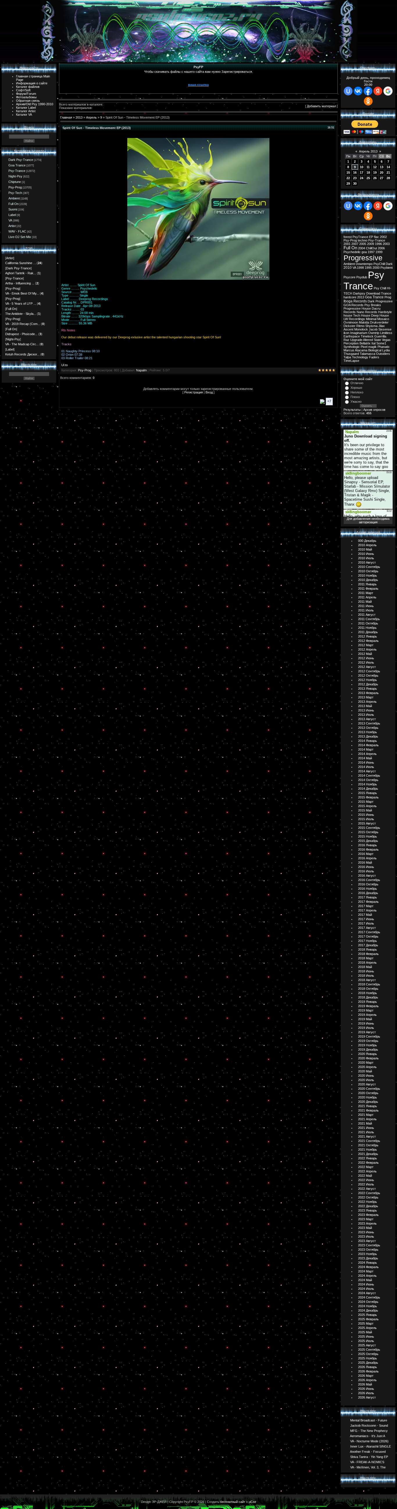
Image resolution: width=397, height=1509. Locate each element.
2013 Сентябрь (369, 723)
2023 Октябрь (368, 1249)
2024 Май (365, 1280)
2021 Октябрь (368, 1145)
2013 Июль (366, 714)
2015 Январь (367, 793)
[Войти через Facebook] (368, 91)
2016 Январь (367, 845)
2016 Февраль (368, 849)
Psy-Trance (16, 170)
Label (12, 215)
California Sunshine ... (20, 263)
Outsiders (383, 353)
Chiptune (14, 182)
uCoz (252, 1501)
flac (376, 237)
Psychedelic (352, 252)
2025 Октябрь (368, 1354)
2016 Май (365, 862)
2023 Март (365, 1219)
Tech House (361, 315)
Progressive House (357, 308)
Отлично (356, 383)
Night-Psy (15, 176)
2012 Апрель (367, 649)
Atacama (361, 350)
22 (348, 178)
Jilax (381, 326)
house (348, 315)
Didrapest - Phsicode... (21, 334)
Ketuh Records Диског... (22, 354)
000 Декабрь (367, 540)
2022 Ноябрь (367, 1201)
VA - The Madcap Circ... (22, 344)
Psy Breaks (372, 305)
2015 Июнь (366, 814)
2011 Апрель (367, 597)
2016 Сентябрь (369, 880)
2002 (383, 237)
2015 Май (365, 810)
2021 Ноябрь (367, 1149)
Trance (386, 293)
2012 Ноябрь (367, 680)
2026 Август (367, 1397)
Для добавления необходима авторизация (368, 520)
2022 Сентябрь (369, 1193)
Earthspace (352, 336)
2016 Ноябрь (367, 888)
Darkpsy (359, 293)
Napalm (141, 370)
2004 (361, 248)
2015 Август (367, 823)
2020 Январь (367, 1054)
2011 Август (366, 614)
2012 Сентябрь (369, 671)
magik (372, 346)
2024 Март (365, 1271)
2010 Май (365, 549)
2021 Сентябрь (369, 1141)
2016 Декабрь (368, 893)
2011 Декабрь (368, 632)
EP (371, 237)
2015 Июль (366, 819)
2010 (348, 268)
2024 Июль (366, 1288)
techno (362, 240)
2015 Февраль (368, 797)
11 (368, 167)
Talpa (347, 357)
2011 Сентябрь (369, 619)
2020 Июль (366, 1080)
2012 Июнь (366, 658)
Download (373, 293)
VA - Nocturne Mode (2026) (369, 1441)
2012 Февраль (368, 640)
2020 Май (365, 1071)
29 (348, 183)
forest (348, 237)
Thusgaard (351, 353)
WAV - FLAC (17, 231)
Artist (12, 226)
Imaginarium (358, 333)
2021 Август (367, 1136)
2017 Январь (367, 897)
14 (388, 167)
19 (375, 172)
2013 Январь (367, 688)
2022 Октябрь (368, 1197)
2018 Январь (367, 949)
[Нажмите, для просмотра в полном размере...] (198, 278)
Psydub (361, 277)
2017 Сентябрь (369, 932)
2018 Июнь (366, 971)
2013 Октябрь (368, 727)
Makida (364, 322)
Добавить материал (321, 106)
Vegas (386, 340)
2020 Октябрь (368, 1093)
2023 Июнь (366, 1232)
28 (388, 178)
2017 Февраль (368, 901)
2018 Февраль (368, 954)
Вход (209, 392)
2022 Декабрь (368, 1206)
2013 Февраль (368, 693)
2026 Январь (367, 1367)
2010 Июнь (366, 553)
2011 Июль (366, 610)
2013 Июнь (366, 710)
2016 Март (365, 854)
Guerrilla (380, 336)
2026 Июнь (366, 1388)
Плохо (355, 397)
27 (381, 178)
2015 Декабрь (368, 840)
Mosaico (383, 319)
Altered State (372, 340)
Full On (13, 204)
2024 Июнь (366, 1284)
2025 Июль (366, 1341)
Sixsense (384, 329)
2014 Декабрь (368, 788)
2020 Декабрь (368, 1101)
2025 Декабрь (368, 1362)
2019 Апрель (367, 1014)
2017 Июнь (366, 919)
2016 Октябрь (368, 884)
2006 (381, 248)
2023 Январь (367, 1210)
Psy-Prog (15, 187)
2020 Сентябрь (369, 1088)
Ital (373, 343)
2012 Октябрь (368, 675)
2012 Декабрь (368, 684)
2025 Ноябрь (367, 1358)
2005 (362, 244)
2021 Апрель (367, 1119)
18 (368, 172)
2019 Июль (366, 1027)
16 (355, 172)
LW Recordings (354, 319)
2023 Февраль (368, 1214)
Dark (389, 264)
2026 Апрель (367, 1380)
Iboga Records (355, 301)
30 (355, 183)
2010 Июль (366, 558)
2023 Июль (366, 1236)
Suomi (12, 209)
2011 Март (365, 593)
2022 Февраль (368, 1162)
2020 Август (367, 1084)
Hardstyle (385, 312)
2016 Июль (366, 871)
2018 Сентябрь (369, 984)
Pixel (364, 346)
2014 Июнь (366, 762)
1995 (368, 267)
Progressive (363, 258)
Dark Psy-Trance (20, 159)
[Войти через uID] (348, 91)
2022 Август (367, 1188)
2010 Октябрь (368, 571)
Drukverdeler (379, 322)
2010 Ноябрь (367, 575)
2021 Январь (367, 1106)
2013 (79, 117)
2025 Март (365, 1323)
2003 (386, 244)
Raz (346, 340)
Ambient (14, 198)
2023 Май (365, 1228)
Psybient (386, 267)
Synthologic (352, 346)
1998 (360, 267)
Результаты (352, 409)
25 (368, 178)
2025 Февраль (368, 1319)
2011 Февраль (368, 588)
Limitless (386, 333)
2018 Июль (366, 975)
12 (375, 167)
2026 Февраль (368, 1371)
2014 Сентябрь (369, 775)
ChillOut (371, 248)
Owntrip (373, 333)
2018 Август (367, 980)
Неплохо (356, 392)
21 (388, 172)
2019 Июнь (366, 1023)
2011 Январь (367, 584)
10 (361, 167)
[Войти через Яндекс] (377, 91)
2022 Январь (367, 1158)
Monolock (361, 329)
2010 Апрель (367, 545)
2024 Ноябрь (367, 1306)
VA (10, 220)
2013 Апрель (367, 701)
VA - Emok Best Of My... (22, 293)
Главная (66, 117)
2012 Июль (366, 662)
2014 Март (365, 749)
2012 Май (365, 653)
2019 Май (365, 1019)
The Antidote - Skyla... (20, 313)
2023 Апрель (367, 1223)
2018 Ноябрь (367, 993)
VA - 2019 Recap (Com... (22, 324)
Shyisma (371, 326)
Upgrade (356, 340)
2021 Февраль (368, 1110)
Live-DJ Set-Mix (19, 237)
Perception (351, 343)
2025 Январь (367, 1314)
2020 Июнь (366, 1075)
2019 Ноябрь (367, 1045)
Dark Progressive (380, 301)
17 (361, 172)
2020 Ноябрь (367, 1097)
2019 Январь (367, 1001)
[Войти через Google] (388, 91)
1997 (371, 252)
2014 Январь (367, 740)
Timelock (367, 336)
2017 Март (365, 906)
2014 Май (365, 758)
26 (375, 178)
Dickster (349, 326)
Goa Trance (17, 165)
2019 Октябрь (368, 1041)
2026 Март (365, 1375)
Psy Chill (380, 288)
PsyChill (379, 264)
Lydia (386, 350)
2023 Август (367, 1241)
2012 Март (365, 645)
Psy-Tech (15, 193)
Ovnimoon (351, 322)
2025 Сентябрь (369, 1349)
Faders (374, 357)
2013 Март (365, 697)
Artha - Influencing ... (19, 283)
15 (348, 172)
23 (355, 178)
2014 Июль (366, 767)
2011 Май (365, 601)
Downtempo (364, 264)
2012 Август (367, 667)
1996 (378, 244)
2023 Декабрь (368, 1258)
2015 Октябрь (368, 832)
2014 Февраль (368, 745)
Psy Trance (364, 280)
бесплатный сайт (232, 1501)
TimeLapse (351, 360)
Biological (374, 350)
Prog (388, 297)
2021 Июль (366, 1132)
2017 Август (367, 927)
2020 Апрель (367, 1067)
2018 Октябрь (368, 988)
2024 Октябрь (368, 1301)
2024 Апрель (367, 1275)
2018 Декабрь (368, 997)
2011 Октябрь (368, 623)
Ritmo (360, 326)
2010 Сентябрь (369, 567)
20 (381, 172)
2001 (347, 244)
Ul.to (64, 365)
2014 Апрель (367, 754)
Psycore (349, 277)
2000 (376, 267)
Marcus (349, 350)
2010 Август (367, 562)
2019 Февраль (368, 1006)
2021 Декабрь (368, 1154)
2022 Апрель (367, 1171)
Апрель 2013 (368, 151)
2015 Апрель (367, 806)
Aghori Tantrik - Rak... (20, 273)
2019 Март (365, 1010)
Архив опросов (374, 409)
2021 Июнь (366, 1128)
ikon (346, 333)
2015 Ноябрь (367, 836)
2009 (370, 244)
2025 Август (367, 1345)
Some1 (381, 343)
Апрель (91, 117)
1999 (378, 252)
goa (364, 252)
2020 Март (365, 1062)
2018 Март (365, 958)
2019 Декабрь (368, 1049)
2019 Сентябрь (369, 1036)
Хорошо (356, 387)
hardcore (350, 297)
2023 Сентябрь (369, 1245)
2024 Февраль (368, 1267)
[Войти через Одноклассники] (368, 101)
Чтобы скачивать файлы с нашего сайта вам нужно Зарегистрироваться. (198, 71)
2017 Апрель (367, 910)
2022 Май (365, 1175)
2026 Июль (366, 1393)
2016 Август (367, 875)
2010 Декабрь (368, 580)
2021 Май (365, 1123)
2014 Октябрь (368, 780)
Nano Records (367, 312)
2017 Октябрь (368, 936)
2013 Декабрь (368, 736)
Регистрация (193, 392)
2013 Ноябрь (367, 732)
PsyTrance (360, 237)
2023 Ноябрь (367, 1254)
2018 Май (365, 967)
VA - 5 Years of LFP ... (20, 303)
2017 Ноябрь (367, 941)
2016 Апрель (367, 858)
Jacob (373, 329)
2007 (354, 244)
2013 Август (367, 719)
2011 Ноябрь (367, 627)
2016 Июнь (366, 867)
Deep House (380, 315)
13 (381, 167)
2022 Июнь (366, 1180)
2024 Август (367, 1293)
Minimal (371, 319)
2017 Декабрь (368, 945)
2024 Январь (367, 1262)
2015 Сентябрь (369, 827)
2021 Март (365, 1114)
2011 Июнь (366, 606)
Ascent (348, 329)
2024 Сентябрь (369, 1297)
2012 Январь (367, 636)
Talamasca (367, 353)
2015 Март (365, 801)
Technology (360, 357)
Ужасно (356, 401)
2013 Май (365, 706)
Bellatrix (365, 343)
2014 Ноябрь (367, 784)
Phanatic (384, 346)
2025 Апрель (367, 1328)
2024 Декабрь (368, 1310)
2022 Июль (366, 1184)
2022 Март (365, 1167)
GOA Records (354, 305)
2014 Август (367, 771)
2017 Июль (366, 923)
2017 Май (365, 914)
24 (361, 178)
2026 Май (365, 1384)
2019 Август (367, 1032)
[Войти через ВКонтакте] (358, 91)
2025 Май (365, 1332)
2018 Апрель (367, 962)
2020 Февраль (368, 1058)
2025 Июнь (366, 1336)
